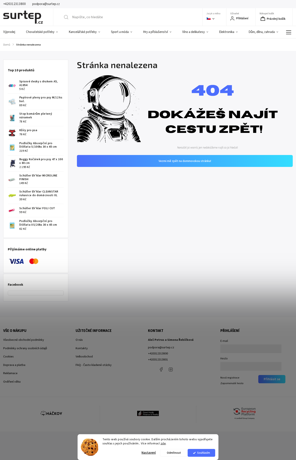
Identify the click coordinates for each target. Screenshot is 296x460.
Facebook (161, 369)
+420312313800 (158, 353)
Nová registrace (229, 378)
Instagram (171, 369)
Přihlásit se (272, 379)
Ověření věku (12, 382)
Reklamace (10, 373)
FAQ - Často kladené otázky (94, 365)
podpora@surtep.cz (161, 347)
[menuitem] (12, 32)
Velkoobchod (84, 356)
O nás (79, 340)
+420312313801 (158, 359)
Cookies (8, 356)
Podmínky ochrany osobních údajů (25, 348)
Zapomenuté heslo (232, 383)
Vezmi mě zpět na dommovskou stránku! (185, 161)
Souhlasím (203, 453)
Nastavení (148, 452)
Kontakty (82, 348)
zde (163, 443)
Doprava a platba (14, 365)
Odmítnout (174, 453)
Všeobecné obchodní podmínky (23, 340)
